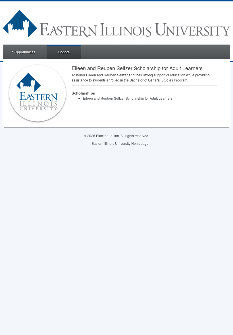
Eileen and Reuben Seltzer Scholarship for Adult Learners (127, 98)
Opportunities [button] (24, 51)
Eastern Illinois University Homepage (120, 143)
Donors (64, 51)
